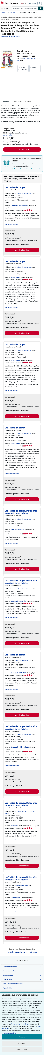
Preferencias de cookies (19, 1024)
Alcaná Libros (15, 277)
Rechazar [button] (22, 1043)
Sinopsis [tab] (6, 101)
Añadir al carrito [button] (22, 149)
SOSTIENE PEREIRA (17, 529)
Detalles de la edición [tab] (22, 101)
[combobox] (25, 8)
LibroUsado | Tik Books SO (20, 747)
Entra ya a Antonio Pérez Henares (25, 169)
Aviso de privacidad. (9, 1033)
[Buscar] (40, 8)
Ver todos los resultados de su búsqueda (22, 952)
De (23, 68)
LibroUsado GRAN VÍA (18, 601)
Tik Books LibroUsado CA (19, 205)
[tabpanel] (21, 114)
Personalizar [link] (22, 1050)
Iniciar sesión (32, 3)
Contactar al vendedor (12, 224)
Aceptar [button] (22, 1037)
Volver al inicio (22, 960)
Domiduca (14, 826)
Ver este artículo (8, 135)
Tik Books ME (15, 898)
